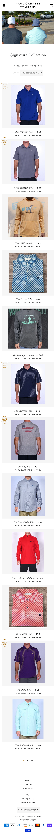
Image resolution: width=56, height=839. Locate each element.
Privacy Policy (28, 798)
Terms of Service (28, 802)
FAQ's (28, 794)
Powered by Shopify (28, 820)
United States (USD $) (27, 809)
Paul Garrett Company (28, 5)
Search (28, 780)
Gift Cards (28, 784)
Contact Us (28, 788)
